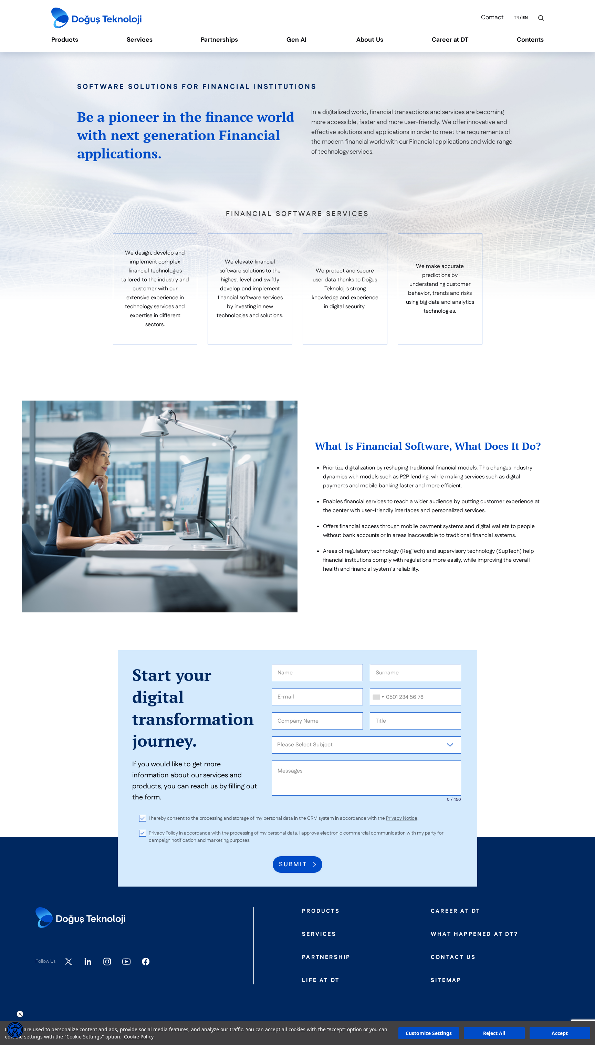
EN (525, 18)
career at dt (455, 911)
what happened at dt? (474, 934)
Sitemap (446, 980)
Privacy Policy (163, 833)
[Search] (541, 18)
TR (516, 18)
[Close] (536, 18)
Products (64, 40)
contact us (453, 957)
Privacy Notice (401, 818)
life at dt (321, 980)
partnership (326, 957)
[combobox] (378, 697)
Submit (293, 864)
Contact (492, 17)
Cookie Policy (139, 1036)
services (319, 934)
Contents (530, 40)
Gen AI (297, 40)
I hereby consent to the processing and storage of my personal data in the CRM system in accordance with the (283, 818)
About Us (369, 40)
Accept (560, 1033)
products (321, 911)
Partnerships (219, 40)
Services (140, 40)
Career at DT (450, 40)
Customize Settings (429, 1033)
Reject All (494, 1033)
